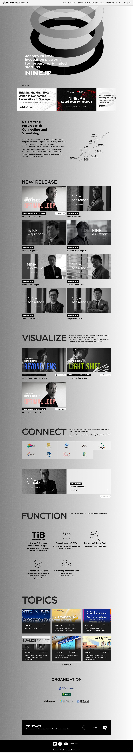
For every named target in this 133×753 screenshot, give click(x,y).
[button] (44, 202)
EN (125, 3)
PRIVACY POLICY (74, 743)
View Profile (61, 213)
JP (130, 3)
